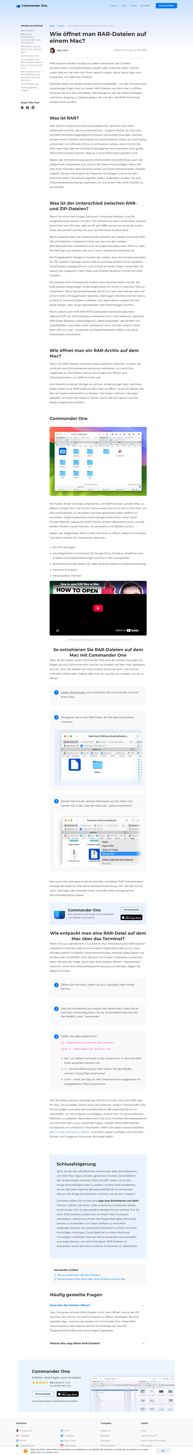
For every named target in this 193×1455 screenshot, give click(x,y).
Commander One (34, 5)
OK (163, 1450)
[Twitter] (22, 107)
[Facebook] (27, 107)
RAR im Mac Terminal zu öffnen (70, 1132)
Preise (133, 5)
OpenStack (70, 1445)
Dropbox (69, 1435)
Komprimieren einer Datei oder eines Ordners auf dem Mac (91, 1279)
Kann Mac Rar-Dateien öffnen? (70, 1305)
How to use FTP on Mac (153, 1440)
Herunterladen (166, 5)
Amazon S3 (26, 1430)
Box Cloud (70, 1440)
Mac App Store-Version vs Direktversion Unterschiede (54, 1401)
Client (113, 5)
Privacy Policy (108, 1445)
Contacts (105, 1440)
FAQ (143, 1430)
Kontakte (145, 5)
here (44, 1452)
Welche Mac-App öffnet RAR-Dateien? (75, 1343)
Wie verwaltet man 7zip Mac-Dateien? (79, 1275)
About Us (105, 1430)
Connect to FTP (149, 1435)
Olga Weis (62, 50)
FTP (67, 1430)
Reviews (105, 1435)
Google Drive (27, 1445)
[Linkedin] (33, 107)
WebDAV (25, 1435)
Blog (124, 5)
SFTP (23, 1440)
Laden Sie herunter (73, 692)
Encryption (146, 1445)
